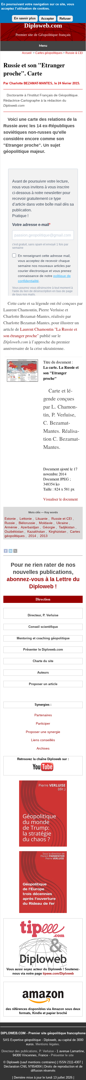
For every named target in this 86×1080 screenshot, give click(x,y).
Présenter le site (62, 1055)
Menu (43, 46)
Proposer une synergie (43, 732)
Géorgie (49, 527)
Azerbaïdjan (30, 527)
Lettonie (26, 518)
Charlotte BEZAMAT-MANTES (30, 83)
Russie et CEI (61, 518)
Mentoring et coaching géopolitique (43, 638)
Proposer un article (43, 684)
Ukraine (62, 523)
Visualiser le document (60, 499)
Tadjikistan (67, 527)
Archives (43, 748)
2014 (32, 536)
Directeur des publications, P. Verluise (27, 1051)
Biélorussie (27, 523)
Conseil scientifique (43, 627)
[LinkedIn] (10, 551)
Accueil (27, 53)
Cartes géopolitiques (48, 53)
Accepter (47, 18)
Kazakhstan (36, 531)
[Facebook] (6, 551)
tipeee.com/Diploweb (58, 973)
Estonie (11, 518)
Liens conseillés (43, 740)
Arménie (11, 527)
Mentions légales (47, 1044)
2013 (44, 536)
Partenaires (43, 715)
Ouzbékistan (14, 531)
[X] (15, 551)
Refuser (65, 18)
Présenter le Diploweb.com (43, 649)
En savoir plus (25, 18)
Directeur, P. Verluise (43, 615)
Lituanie (42, 518)
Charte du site (43, 661)
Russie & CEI (74, 53)
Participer (43, 723)
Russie (10, 523)
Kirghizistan (58, 531)
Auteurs (43, 672)
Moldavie (46, 523)
